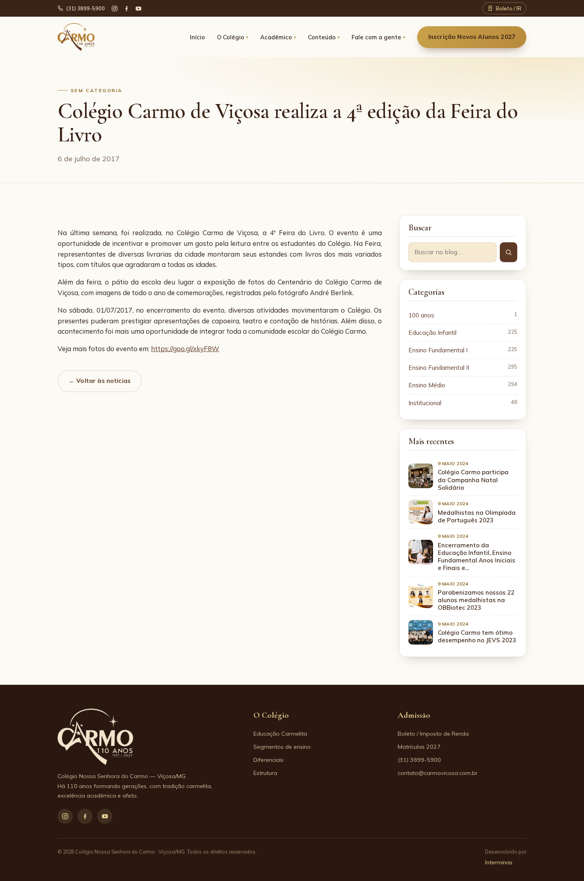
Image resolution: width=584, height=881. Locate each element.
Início (197, 37)
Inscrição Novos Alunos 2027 (471, 37)
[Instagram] (65, 816)
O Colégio (232, 37)
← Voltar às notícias (100, 380)
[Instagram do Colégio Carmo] (114, 8)
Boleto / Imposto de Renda (433, 733)
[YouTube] (138, 8)
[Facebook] (126, 8)
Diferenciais (268, 759)
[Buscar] (508, 252)
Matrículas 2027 (419, 746)
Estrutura (265, 773)
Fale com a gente (378, 37)
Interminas (498, 862)
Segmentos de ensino (282, 746)
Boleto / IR (508, 8)
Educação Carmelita (280, 733)
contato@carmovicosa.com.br (438, 773)
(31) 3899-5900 (85, 8)
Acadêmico (278, 37)
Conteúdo (324, 37)
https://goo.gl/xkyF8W (185, 348)
